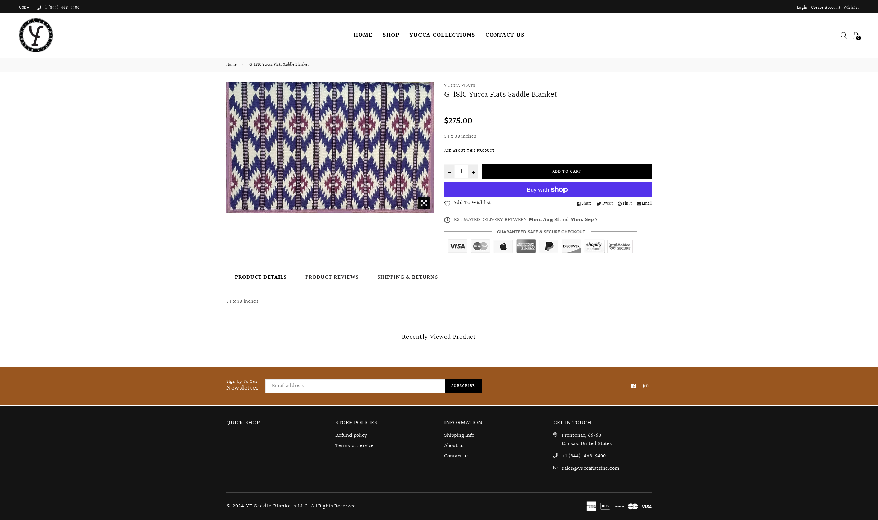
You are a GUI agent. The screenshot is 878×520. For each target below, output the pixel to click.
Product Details (261, 277)
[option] (330, 147)
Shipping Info (459, 435)
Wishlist (851, 7)
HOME (363, 35)
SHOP (391, 35)
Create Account (825, 7)
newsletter (242, 385)
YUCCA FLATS (459, 86)
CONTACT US (504, 35)
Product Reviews (332, 277)
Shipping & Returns (407, 277)
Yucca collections (442, 35)
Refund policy (351, 435)
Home (231, 65)
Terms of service (354, 446)
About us (454, 446)
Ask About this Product (469, 151)
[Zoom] (424, 203)
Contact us (456, 456)
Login (802, 7)
